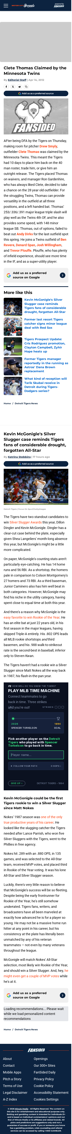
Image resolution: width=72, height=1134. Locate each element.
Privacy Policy (44, 1079)
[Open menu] (6, 5)
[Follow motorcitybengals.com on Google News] (62, 275)
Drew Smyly (48, 146)
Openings (41, 1059)
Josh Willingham (49, 245)
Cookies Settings (46, 1099)
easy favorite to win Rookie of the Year (31, 617)
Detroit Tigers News (26, 403)
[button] (36, 766)
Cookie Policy (43, 1086)
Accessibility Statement (51, 1092)
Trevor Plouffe (20, 250)
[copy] (26, 86)
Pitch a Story (12, 1079)
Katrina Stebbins (19, 457)
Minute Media (21, 1109)
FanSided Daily (45, 1072)
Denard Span (25, 245)
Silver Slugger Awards (26, 522)
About (7, 1059)
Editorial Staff (17, 80)
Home (7, 403)
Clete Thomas (28, 152)
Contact (9, 1065)
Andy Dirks (25, 234)
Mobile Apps (12, 1072)
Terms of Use (13, 1086)
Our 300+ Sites (44, 1065)
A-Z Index (10, 1099)
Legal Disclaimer (15, 1092)
